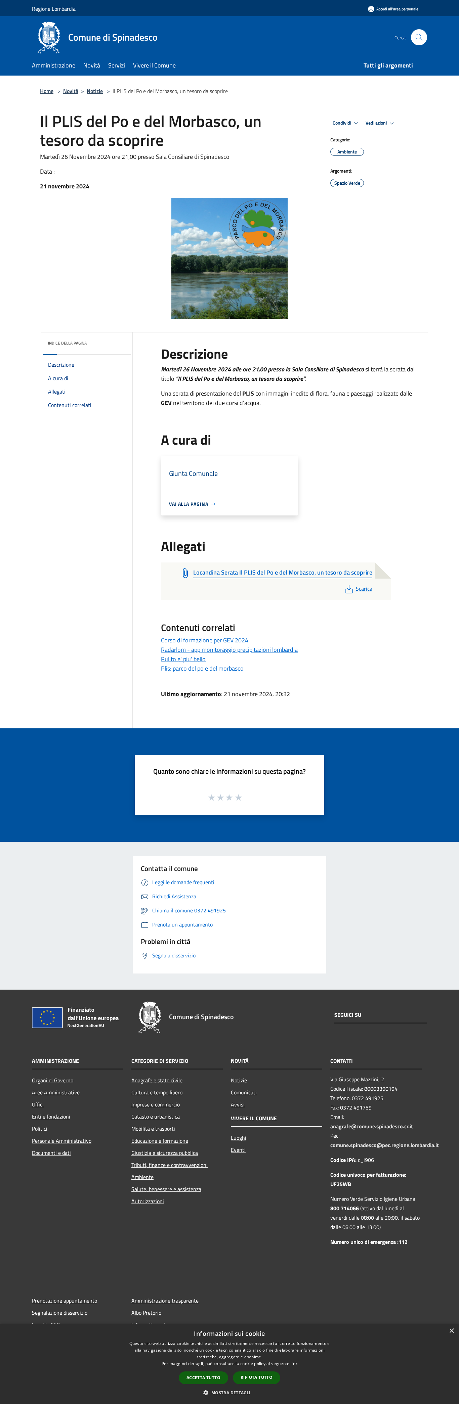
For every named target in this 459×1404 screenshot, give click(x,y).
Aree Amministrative (56, 1092)
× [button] (451, 1330)
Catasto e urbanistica (155, 1117)
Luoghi (238, 1138)
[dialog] (229, 1364)
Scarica (364, 589)
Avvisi (238, 1104)
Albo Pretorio (146, 1313)
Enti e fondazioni (51, 1117)
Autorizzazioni (147, 1201)
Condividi (342, 123)
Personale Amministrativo (61, 1141)
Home (46, 91)
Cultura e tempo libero (156, 1092)
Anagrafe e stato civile (156, 1080)
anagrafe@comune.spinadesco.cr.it (371, 1126)
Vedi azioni (377, 123)
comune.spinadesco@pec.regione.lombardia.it (384, 1145)
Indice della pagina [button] (67, 343)
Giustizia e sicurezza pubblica (164, 1153)
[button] (229, 1392)
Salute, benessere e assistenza (166, 1189)
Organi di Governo (52, 1080)
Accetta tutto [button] (203, 1377)
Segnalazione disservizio (59, 1313)
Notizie (95, 91)
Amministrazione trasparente (165, 1301)
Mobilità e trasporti (153, 1129)
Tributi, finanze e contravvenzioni (169, 1165)
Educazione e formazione (159, 1141)
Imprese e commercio (155, 1104)
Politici (39, 1129)
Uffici (38, 1104)
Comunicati (244, 1092)
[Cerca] (419, 37)
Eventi (238, 1150)
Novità (70, 91)
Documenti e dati (51, 1153)
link (294, 1363)
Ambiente (142, 1177)
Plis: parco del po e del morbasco (202, 668)
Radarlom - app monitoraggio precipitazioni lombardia (229, 649)
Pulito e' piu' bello (183, 659)
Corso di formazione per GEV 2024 (204, 640)
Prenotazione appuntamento (64, 1301)
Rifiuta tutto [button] (257, 1377)
